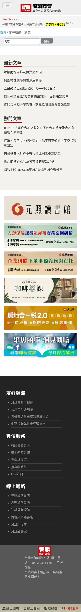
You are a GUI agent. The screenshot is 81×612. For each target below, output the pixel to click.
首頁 (3, 32)
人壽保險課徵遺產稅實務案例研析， (37, 24)
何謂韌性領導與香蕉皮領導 (23, 80)
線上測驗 (12, 608)
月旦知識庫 (19, 524)
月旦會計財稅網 (22, 402)
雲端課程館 (19, 459)
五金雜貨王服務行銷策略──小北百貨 (29, 88)
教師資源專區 (20, 445)
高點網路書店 (20, 503)
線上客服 (33, 608)
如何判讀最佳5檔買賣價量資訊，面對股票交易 (36, 96)
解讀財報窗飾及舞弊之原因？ (24, 72)
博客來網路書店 (22, 517)
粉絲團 (52, 608)
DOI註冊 (17, 474)
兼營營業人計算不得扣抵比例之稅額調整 (32, 153)
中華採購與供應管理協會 (28, 424)
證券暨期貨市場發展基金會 (30, 416)
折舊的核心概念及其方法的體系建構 (29, 161)
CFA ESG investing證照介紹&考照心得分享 (33, 169)
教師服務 (72, 608)
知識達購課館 (20, 510)
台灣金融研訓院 (22, 409)
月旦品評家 (19, 531)
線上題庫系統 (20, 452)
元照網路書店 (20, 495)
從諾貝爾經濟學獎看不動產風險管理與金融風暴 (37, 104)
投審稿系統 (19, 467)
